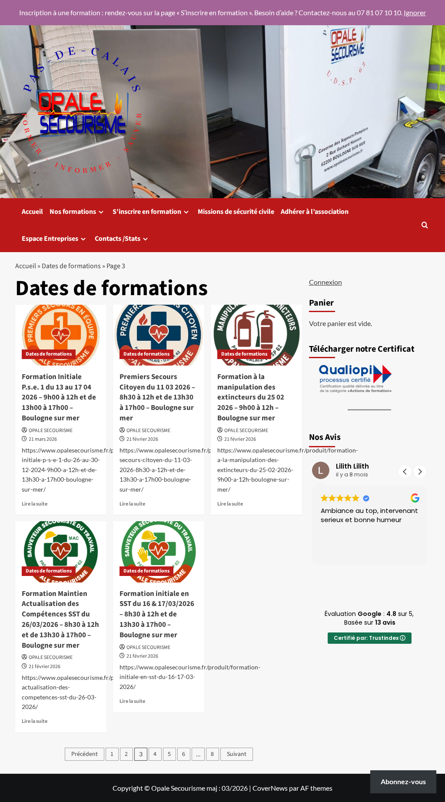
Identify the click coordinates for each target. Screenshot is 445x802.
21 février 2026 (142, 439)
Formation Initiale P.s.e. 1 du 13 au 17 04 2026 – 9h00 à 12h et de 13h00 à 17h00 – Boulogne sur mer (59, 397)
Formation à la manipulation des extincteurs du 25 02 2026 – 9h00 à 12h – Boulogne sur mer (250, 397)
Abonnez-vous (403, 781)
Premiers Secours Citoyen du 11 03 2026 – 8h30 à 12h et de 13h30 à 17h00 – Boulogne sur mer (157, 397)
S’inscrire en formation (147, 211)
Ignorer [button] (415, 12)
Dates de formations (71, 266)
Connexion (325, 282)
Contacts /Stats (117, 238)
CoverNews (270, 788)
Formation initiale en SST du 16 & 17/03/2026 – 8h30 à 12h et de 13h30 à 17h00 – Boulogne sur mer (157, 614)
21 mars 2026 (43, 439)
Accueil (32, 211)
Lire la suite (34, 503)
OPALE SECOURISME (51, 430)
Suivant (236, 754)
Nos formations (73, 211)
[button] (424, 225)
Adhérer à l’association (315, 211)
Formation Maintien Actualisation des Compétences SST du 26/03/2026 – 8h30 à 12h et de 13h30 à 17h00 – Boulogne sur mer (60, 620)
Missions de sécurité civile (236, 211)
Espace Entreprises (50, 238)
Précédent (84, 754)
